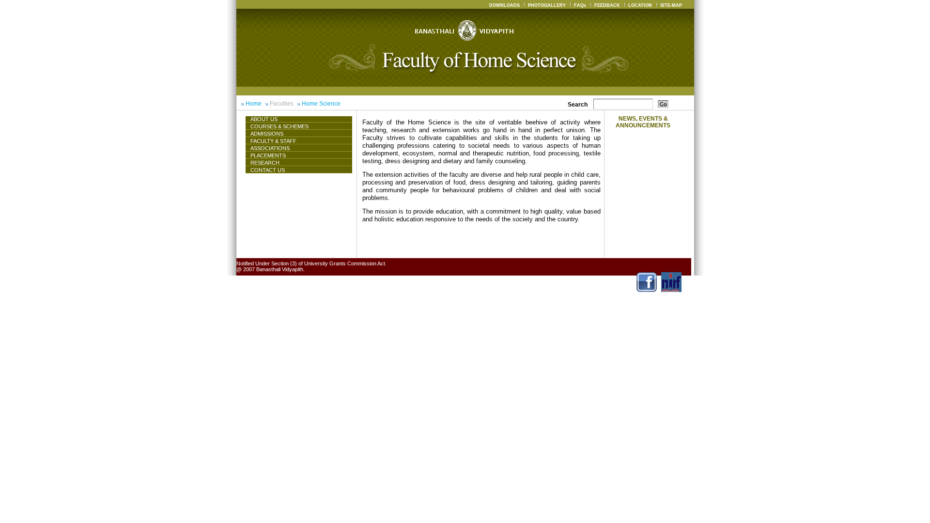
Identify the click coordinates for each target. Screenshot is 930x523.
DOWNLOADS (504, 5)
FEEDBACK (607, 5)
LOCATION (640, 5)
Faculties (282, 103)
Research (264, 163)
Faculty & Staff (273, 141)
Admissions (266, 134)
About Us (264, 119)
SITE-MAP (671, 5)
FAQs (580, 5)
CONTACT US (267, 170)
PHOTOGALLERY (547, 5)
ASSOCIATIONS (270, 148)
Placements (268, 155)
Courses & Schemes (279, 126)
